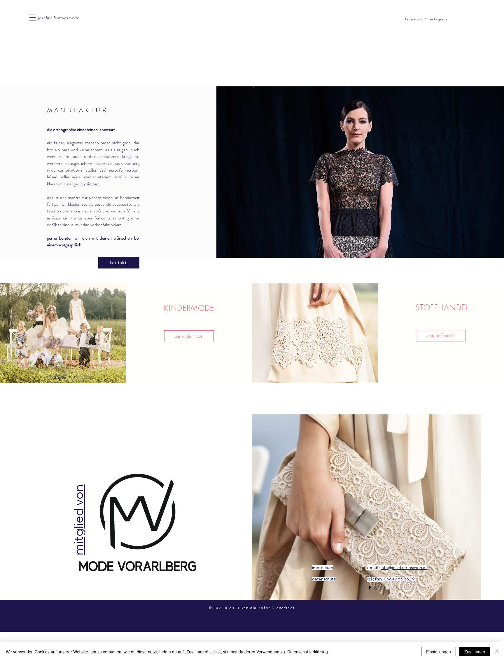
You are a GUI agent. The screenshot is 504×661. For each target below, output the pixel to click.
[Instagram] (376, 587)
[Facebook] (369, 587)
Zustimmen (474, 652)
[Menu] (32, 18)
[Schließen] (497, 651)
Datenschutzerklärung (307, 652)
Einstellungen (438, 652)
